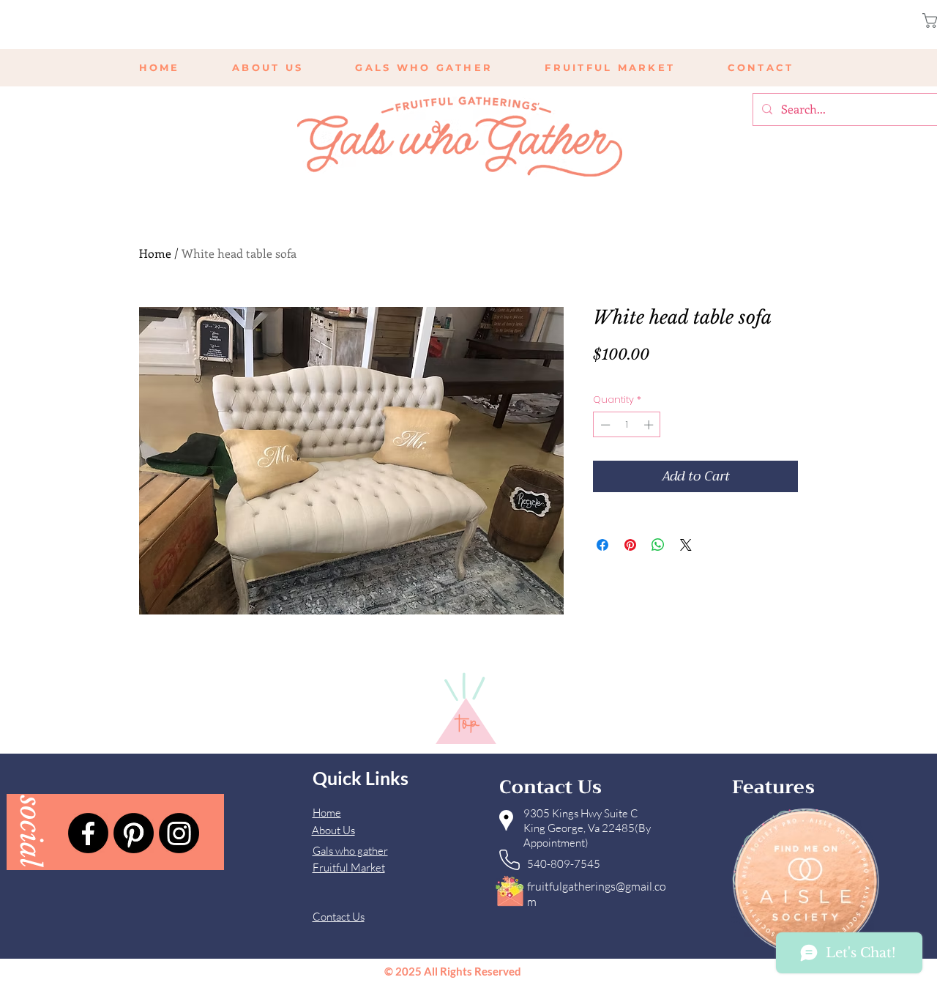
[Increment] (650, 424)
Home (155, 253)
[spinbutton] (627, 424)
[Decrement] (604, 424)
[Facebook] (88, 833)
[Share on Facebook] (602, 545)
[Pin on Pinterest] (630, 545)
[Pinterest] (133, 833)
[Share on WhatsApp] (658, 545)
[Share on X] (686, 545)
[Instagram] (179, 833)
